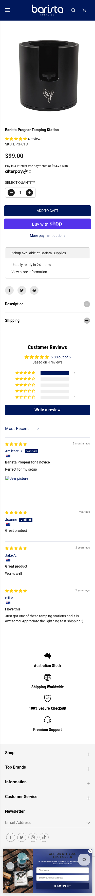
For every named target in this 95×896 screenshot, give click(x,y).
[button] (8, 10)
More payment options (47, 236)
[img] (16, 444)
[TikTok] (44, 837)
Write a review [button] (47, 409)
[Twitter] (21, 290)
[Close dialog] (90, 851)
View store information (29, 272)
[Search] (73, 10)
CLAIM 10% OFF (62, 886)
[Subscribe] (88, 823)
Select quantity (20, 182)
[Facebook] (9, 290)
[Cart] (84, 10)
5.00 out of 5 (61, 357)
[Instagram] (33, 837)
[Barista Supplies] (47, 10)
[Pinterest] (34, 290)
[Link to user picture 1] (17, 488)
